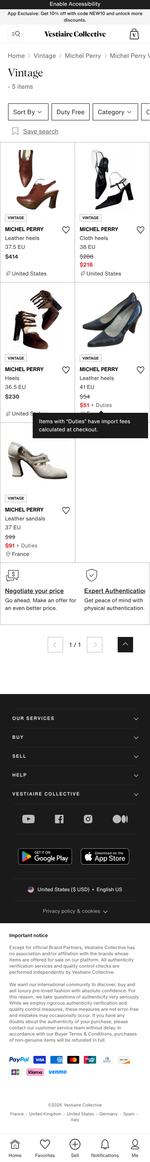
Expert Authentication (116, 590)
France (17, 1114)
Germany (108, 1114)
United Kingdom (45, 1114)
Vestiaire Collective (46, 794)
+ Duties (101, 405)
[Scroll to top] (125, 644)
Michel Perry (83, 55)
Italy (75, 1120)
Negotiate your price (34, 590)
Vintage (44, 55)
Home (16, 55)
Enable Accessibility (75, 4)
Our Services (33, 718)
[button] (134, 34)
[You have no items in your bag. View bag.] (134, 34)
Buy (18, 737)
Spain (129, 1114)
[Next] (94, 644)
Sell (19, 756)
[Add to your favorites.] (65, 230)
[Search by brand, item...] (16, 34)
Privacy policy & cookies (71, 911)
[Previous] (55, 644)
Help (19, 775)
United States (80, 1114)
